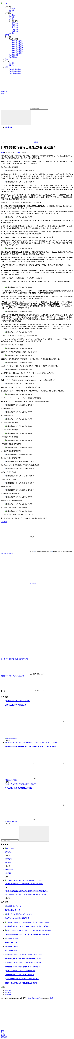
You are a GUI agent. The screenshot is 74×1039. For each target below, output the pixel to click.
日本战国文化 (13, 57)
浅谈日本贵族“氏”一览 (12, 910)
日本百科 (4, 522)
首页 (8, 127)
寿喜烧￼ (8, 862)
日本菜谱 (11, 9)
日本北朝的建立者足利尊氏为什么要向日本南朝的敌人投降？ (25, 894)
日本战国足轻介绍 (11, 950)
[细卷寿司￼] (9, 869)
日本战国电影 (13, 55)
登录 (2, 91)
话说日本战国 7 (17, 53)
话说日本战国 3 (17, 45)
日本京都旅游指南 (14, 73)
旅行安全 (11, 19)
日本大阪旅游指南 (14, 69)
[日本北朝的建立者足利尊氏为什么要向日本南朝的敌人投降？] (26, 891)
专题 (6, 67)
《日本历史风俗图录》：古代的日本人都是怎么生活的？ (24, 884)
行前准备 (11, 17)
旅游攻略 (11, 33)
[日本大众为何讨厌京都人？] (15, 701)
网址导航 (11, 63)
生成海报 (33, 583)
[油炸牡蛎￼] (9, 848)
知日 (2, 152)
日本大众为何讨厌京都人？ (16, 705)
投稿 (2, 93)
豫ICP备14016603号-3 (35, 998)
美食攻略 (11, 11)
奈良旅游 (15, 31)
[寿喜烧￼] (8, 859)
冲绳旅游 (15, 27)
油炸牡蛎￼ (8, 852)
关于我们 (8, 990)
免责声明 (8, 992)
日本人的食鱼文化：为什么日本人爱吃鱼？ (19, 975)
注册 (5, 91)
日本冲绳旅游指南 (14, 71)
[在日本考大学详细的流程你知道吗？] (18, 784)
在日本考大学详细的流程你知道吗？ (19, 788)
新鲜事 (7, 35)
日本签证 (11, 15)
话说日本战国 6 (17, 51)
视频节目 (11, 65)
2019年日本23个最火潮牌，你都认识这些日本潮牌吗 (22, 967)
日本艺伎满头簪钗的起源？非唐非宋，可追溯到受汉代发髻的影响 (27, 934)
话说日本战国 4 (17, 47)
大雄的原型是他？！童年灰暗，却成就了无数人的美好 (23, 958)
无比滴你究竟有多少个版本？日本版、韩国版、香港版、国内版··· (27, 926)
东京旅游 (15, 23)
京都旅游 (15, 25)
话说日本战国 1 (17, 41)
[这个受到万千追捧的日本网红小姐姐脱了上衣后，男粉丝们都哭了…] (29, 742)
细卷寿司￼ (8, 873)
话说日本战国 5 (17, 49)
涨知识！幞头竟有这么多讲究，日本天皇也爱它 (21, 983)
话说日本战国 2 (17, 43)
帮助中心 (8, 994)
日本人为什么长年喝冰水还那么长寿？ (18, 918)
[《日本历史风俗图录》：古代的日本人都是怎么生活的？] (25, 880)
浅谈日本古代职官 (11, 942)
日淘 (6, 59)
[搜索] (16, 117)
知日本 (52, 998)
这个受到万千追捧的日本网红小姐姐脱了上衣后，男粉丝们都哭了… (32, 746)
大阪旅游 (15, 29)
